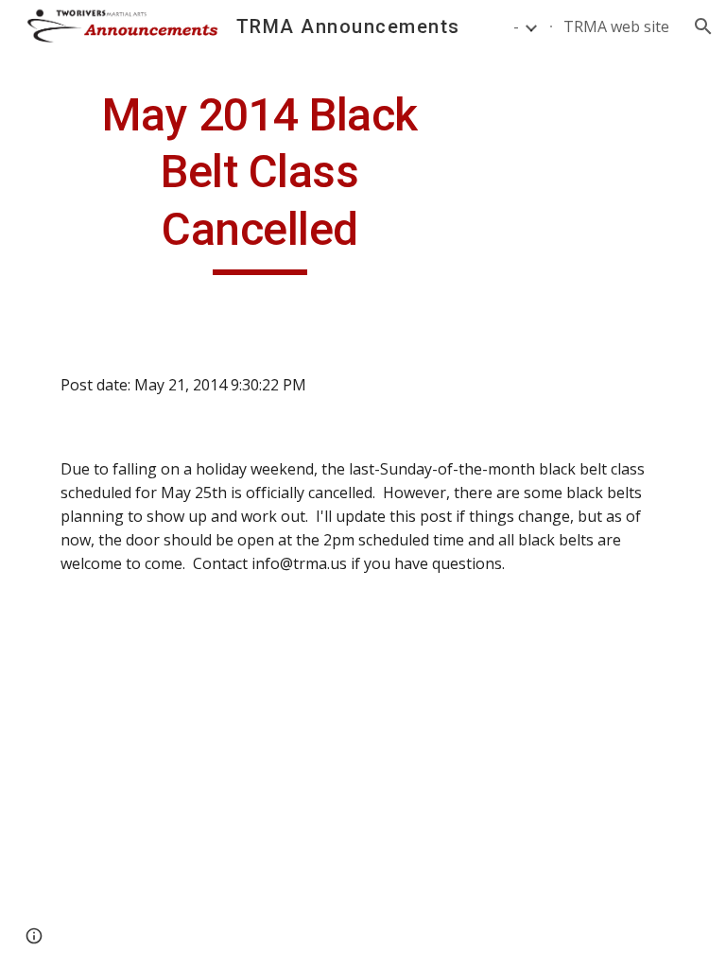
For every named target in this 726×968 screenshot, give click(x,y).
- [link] (516, 26)
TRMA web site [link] (616, 26)
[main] (259, 181)
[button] (703, 26)
